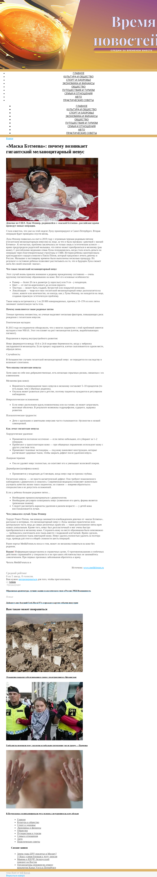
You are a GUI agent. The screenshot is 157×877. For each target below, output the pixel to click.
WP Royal (25, 872)
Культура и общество (78, 76)
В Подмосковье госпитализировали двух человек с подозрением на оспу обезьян (42, 813)
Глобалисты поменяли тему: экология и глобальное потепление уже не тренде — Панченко (47, 745)
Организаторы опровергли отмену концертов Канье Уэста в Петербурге (36, 866)
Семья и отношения (79, 93)
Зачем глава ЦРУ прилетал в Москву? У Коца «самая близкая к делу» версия (37, 855)
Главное (78, 73)
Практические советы (78, 100)
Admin (12, 582)
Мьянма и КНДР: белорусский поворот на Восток (33, 860)
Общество (78, 86)
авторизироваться (28, 579)
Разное (9, 138)
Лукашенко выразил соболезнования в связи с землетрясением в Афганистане (41, 677)
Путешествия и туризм (78, 90)
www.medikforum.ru (93, 567)
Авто (78, 97)
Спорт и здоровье (78, 80)
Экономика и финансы (79, 83)
